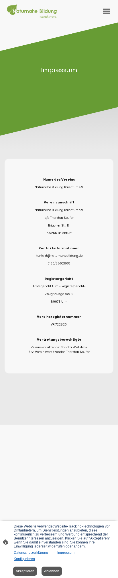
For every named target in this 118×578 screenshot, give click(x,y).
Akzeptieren (25, 571)
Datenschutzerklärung (31, 553)
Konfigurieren (24, 559)
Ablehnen (51, 571)
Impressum (65, 553)
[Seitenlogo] (32, 11)
